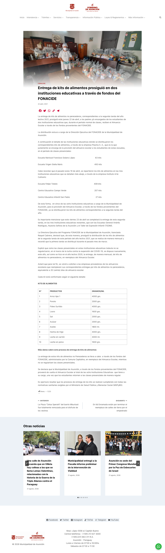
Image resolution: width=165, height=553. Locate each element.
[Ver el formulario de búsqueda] (160, 17)
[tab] (78, 497)
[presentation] (41, 443)
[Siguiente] (138, 463)
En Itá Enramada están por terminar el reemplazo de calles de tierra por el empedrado (110, 406)
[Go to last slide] (27, 463)
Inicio (22, 17)
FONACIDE (41, 83)
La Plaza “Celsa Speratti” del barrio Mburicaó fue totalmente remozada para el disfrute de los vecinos (58, 406)
